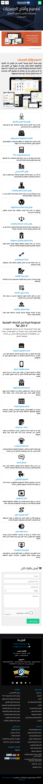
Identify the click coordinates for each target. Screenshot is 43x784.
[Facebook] (30, 683)
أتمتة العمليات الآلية (36, 748)
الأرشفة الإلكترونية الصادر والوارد (11, 699)
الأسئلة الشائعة (15, 736)
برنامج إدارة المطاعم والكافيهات (11, 711)
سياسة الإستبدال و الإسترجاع (34, 717)
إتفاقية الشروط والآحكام (35, 702)
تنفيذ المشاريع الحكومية (35, 742)
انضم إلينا (17, 750)
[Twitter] (25, 683)
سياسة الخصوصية (37, 714)
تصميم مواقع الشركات (35, 729)
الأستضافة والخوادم (36, 745)
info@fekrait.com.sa (20, 646)
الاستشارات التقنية (37, 751)
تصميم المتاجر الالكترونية (35, 733)
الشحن (40, 705)
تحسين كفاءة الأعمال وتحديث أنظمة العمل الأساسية (33, 760)
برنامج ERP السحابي (14, 693)
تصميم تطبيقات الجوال (35, 739)
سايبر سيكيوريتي (37, 767)
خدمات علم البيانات (36, 764)
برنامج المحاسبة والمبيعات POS (11, 696)
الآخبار (40, 699)
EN (3, 2)
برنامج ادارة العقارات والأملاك (12, 720)
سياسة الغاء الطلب (36, 711)
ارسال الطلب (33, 621)
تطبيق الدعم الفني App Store (11, 742)
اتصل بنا (39, 720)
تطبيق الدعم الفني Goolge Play (11, 739)
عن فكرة (39, 693)
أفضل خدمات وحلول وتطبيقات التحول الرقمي (33, 755)
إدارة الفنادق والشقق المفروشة (11, 705)
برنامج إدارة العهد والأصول (12, 702)
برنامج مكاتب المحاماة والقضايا (11, 708)
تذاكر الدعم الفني (15, 733)
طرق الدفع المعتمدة (36, 708)
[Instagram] (12, 683)
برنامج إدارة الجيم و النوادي (12, 717)
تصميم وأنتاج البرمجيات (35, 736)
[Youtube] (17, 683)
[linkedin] (21, 683)
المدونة (39, 696)
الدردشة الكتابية (15, 729)
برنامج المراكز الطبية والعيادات (12, 714)
